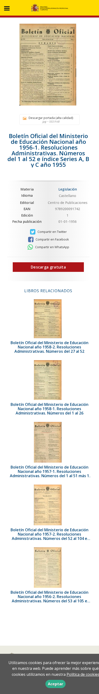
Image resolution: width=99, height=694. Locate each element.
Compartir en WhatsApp (51, 247)
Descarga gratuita (48, 267)
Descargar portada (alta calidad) (51, 119)
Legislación (67, 189)
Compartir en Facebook (52, 239)
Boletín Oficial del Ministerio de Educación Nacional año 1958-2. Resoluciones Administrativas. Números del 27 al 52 (49, 347)
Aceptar (55, 684)
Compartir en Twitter (52, 232)
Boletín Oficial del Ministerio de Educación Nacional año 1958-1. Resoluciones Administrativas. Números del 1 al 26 (49, 409)
